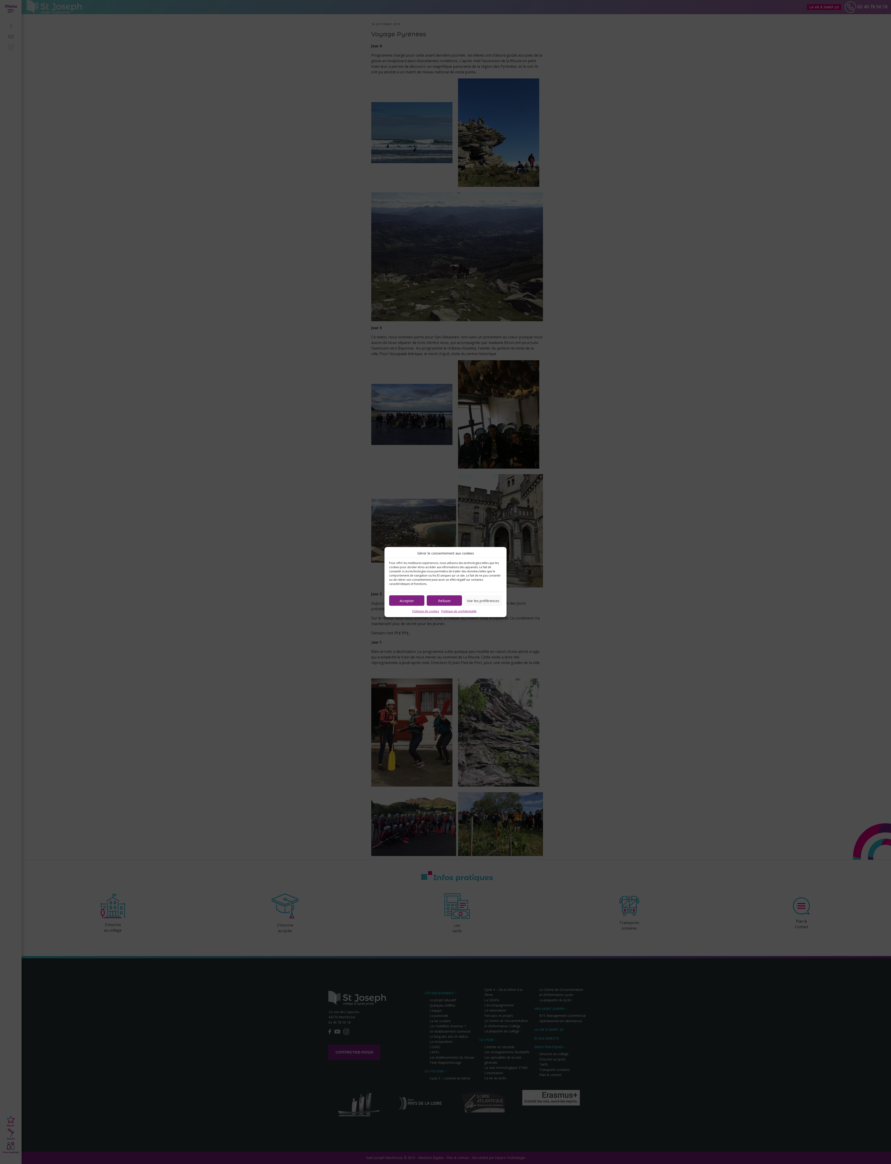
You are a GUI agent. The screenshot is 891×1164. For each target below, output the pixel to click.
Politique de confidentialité (459, 611)
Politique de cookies (425, 611)
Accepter (407, 600)
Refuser (444, 600)
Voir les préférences (483, 600)
